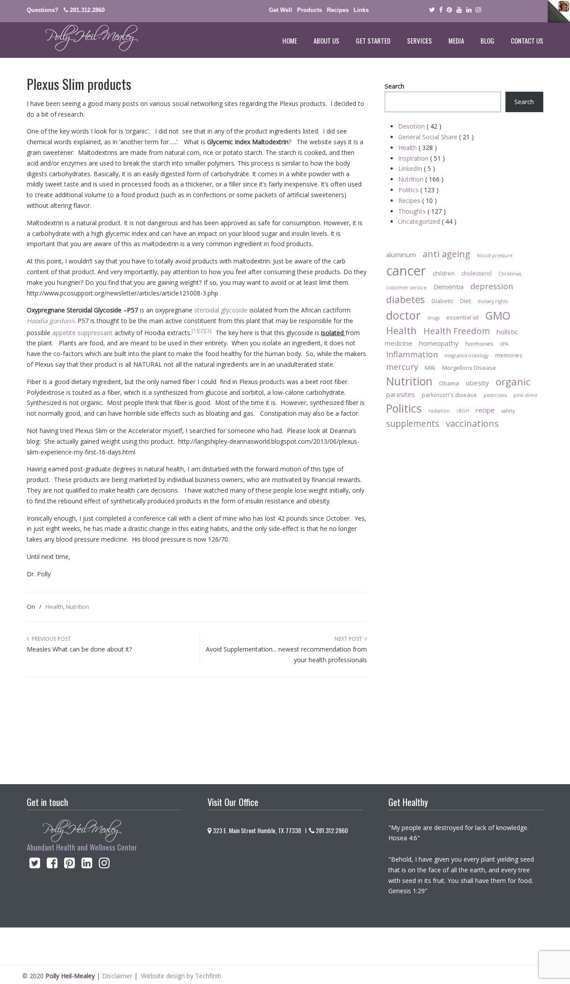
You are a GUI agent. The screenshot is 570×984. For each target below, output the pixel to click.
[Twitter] (432, 10)
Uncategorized (427, 221)
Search (394, 86)
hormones (479, 344)
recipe (485, 409)
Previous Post (50, 639)
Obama (449, 383)
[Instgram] (479, 10)
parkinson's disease (449, 395)
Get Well (280, 10)
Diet (465, 301)
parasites (400, 394)
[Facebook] (441, 10)
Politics (418, 190)
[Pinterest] (449, 10)
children (444, 273)
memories (508, 355)
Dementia (448, 286)
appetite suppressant (82, 332)
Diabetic (442, 301)
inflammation (412, 354)
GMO (497, 315)
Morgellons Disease (469, 368)
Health (54, 607)
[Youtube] (459, 10)
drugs (433, 318)
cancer (406, 270)
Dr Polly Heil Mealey (82, 38)
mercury (402, 366)
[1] (194, 330)
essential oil (462, 317)
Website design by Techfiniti (181, 976)
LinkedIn (416, 168)
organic (513, 382)
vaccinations (472, 423)
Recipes (338, 10)
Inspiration (421, 158)
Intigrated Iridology (466, 355)
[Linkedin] (469, 10)
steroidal (206, 310)
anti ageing (446, 253)
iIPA (504, 344)
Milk (430, 368)
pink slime (525, 395)
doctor (403, 315)
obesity (477, 382)
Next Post (349, 639)
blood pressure (495, 255)
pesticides (495, 395)
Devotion (419, 126)
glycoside (234, 310)
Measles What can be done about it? (79, 649)
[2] (201, 330)
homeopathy (439, 343)
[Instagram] (104, 865)
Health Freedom (456, 331)
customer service (406, 287)
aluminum (401, 254)
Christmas (509, 274)
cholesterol (476, 273)
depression (491, 286)
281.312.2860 (87, 10)
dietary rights (492, 301)
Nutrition (77, 607)
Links (361, 10)
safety (508, 411)
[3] (210, 330)
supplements (412, 423)
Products (309, 10)
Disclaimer (117, 976)
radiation (439, 411)
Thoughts (422, 211)
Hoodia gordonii (50, 320)
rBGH (462, 411)
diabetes (405, 299)
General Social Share (436, 137)
